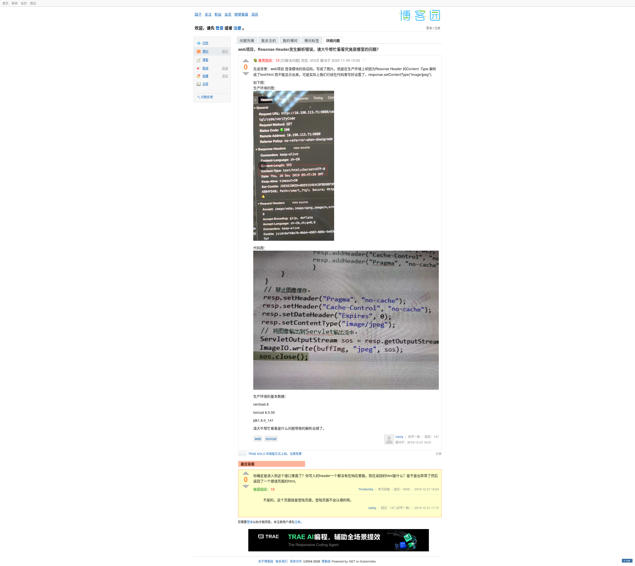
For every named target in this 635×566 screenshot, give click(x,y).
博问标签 (311, 40)
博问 (205, 51)
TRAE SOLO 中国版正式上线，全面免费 (275, 453)
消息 (254, 14)
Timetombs (365, 489)
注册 (237, 28)
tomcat (271, 438)
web (258, 438)
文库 (205, 84)
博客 (205, 60)
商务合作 (296, 561)
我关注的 (268, 40)
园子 (198, 14)
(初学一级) (403, 508)
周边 (33, 3)
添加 (225, 76)
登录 (219, 28)
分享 (439, 453)
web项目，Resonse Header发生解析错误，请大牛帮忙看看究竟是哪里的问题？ (309, 49)
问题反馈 (207, 97)
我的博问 (290, 40)
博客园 (325, 561)
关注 (208, 14)
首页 (5, 3)
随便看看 (241, 14)
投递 (225, 68)
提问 (225, 51)
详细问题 (333, 40)
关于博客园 (265, 561)
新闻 (15, 3)
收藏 (205, 76)
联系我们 (281, 561)
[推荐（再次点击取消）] (246, 61)
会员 (24, 3)
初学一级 (414, 436)
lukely (399, 436)
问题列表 (247, 40)
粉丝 (218, 14)
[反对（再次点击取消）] (246, 74)
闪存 (205, 43)
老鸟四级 (384, 489)
